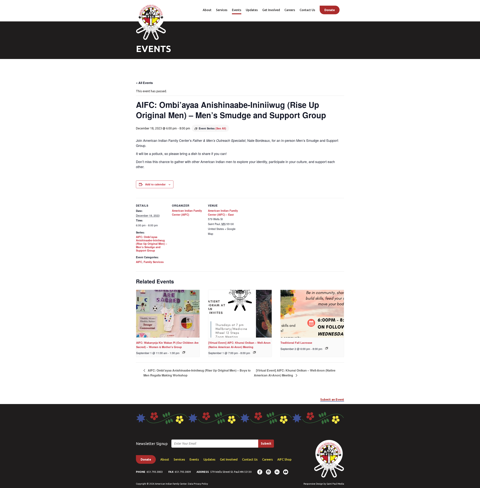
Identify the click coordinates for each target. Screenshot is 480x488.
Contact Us (307, 10)
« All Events (144, 83)
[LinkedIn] (277, 471)
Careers (289, 10)
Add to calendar (155, 184)
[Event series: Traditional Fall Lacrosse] (326, 348)
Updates (252, 10)
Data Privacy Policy (198, 484)
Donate (329, 10)
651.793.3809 (183, 471)
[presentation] (168, 314)
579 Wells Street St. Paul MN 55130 (231, 471)
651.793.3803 (155, 471)
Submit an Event (332, 399)
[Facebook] (259, 471)
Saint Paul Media (335, 484)
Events (236, 10)
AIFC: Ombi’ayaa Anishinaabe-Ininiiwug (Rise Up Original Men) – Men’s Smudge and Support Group (151, 243)
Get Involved (271, 10)
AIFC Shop (284, 459)
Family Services (154, 262)
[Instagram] (268, 471)
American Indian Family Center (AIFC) (187, 212)
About (207, 10)
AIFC (139, 262)
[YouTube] (285, 471)
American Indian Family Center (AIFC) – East (223, 212)
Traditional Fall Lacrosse (296, 342)
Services (221, 10)
